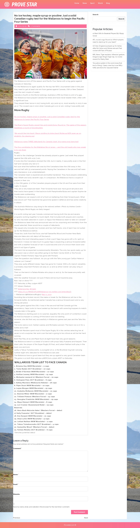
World (100, 3)
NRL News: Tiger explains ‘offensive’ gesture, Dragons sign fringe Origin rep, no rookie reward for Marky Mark (109, 57)
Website (16, 494)
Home (77, 3)
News (85, 3)
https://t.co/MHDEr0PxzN (28, 292)
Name (16, 474)
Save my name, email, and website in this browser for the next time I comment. (41, 507)
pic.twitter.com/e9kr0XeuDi (60, 292)
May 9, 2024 (47, 294)
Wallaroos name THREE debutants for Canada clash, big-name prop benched (46, 142)
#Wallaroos (43, 292)
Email (15, 484)
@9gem (33, 289)
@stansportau (23, 289)
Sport (92, 3)
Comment (17, 448)
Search (95, 14)
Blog (108, 3)
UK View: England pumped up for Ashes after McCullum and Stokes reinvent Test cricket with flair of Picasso (107, 48)
